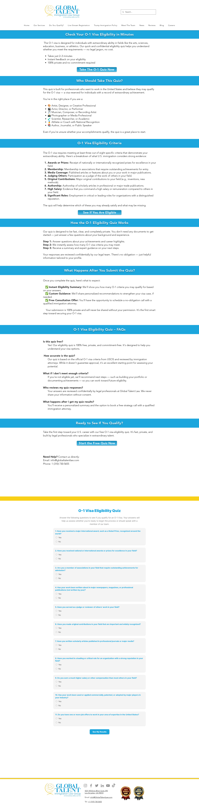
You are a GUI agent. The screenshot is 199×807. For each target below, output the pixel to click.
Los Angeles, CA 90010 (94, 793)
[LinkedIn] (102, 785)
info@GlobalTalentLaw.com (101, 797)
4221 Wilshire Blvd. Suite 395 (96, 791)
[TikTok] (113, 785)
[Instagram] (85, 785)
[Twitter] (96, 785)
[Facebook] (91, 785)
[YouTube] (108, 785)
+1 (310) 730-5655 (95, 802)
